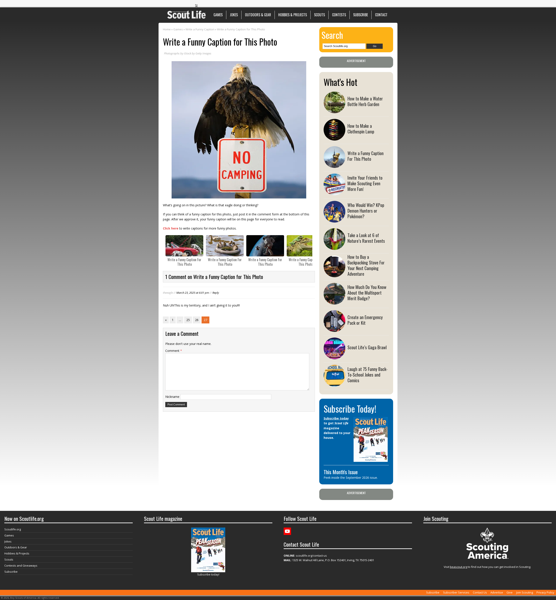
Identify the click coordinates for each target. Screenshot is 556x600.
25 (188, 320)
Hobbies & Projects (292, 14)
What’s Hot (340, 82)
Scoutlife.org (12, 529)
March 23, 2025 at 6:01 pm (192, 293)
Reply (215, 293)
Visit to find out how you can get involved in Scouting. (487, 567)
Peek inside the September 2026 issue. (351, 477)
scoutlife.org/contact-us (305, 555)
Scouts (319, 14)
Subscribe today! (208, 574)
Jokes (234, 14)
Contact (381, 14)
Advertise (496, 592)
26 (197, 320)
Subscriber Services (456, 592)
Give (509, 592)
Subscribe (360, 14)
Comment (173, 351)
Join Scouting (524, 592)
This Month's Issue (341, 472)
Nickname (172, 397)
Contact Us (480, 592)
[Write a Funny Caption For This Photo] (184, 245)
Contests (339, 14)
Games (218, 14)
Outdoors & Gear (258, 14)
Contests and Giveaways (20, 565)
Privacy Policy (545, 592)
